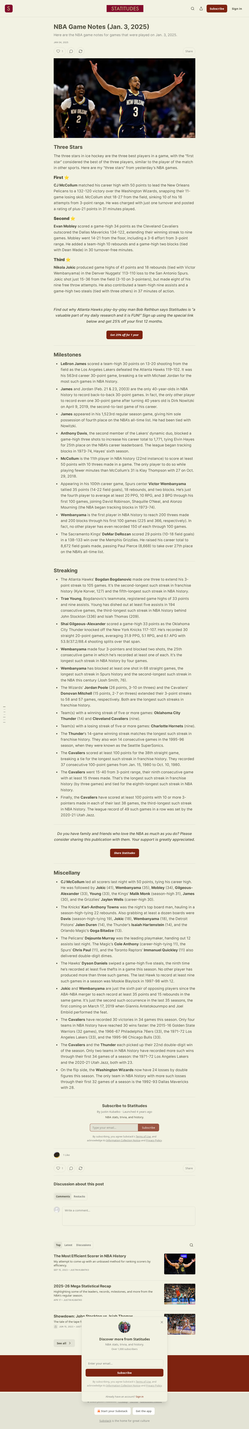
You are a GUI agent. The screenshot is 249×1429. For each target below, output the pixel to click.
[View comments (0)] (71, 51)
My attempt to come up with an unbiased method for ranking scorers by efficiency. (102, 1263)
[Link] (48, 147)
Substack (105, 1421)
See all (61, 1343)
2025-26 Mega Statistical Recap (82, 1286)
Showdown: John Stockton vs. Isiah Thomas (93, 1316)
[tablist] (70, 1196)
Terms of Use (143, 1381)
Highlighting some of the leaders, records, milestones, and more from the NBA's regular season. (103, 1293)
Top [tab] (58, 1245)
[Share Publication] (201, 8)
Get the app (144, 1411)
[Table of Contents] (4, 714)
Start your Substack (114, 1411)
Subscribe (217, 8)
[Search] (192, 8)
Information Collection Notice (123, 1385)
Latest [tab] (68, 1245)
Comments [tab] (63, 1196)
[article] (124, 1265)
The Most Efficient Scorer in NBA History (90, 1256)
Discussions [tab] (83, 1245)
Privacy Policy (154, 1385)
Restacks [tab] (79, 1196)
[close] (162, 1322)
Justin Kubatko (79, 1270)
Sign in (237, 8)
